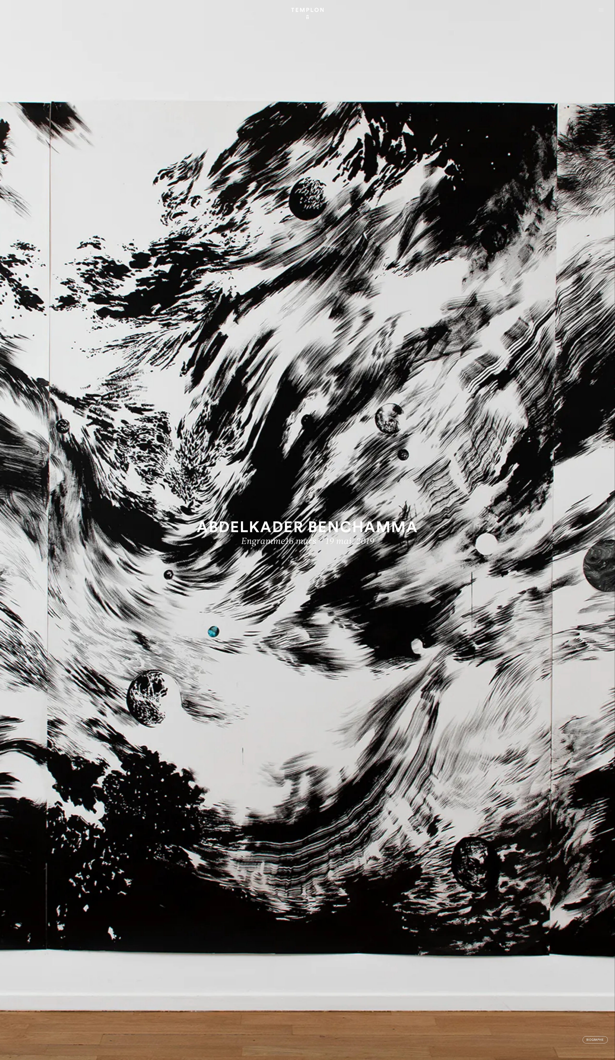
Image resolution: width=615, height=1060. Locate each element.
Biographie (595, 1040)
